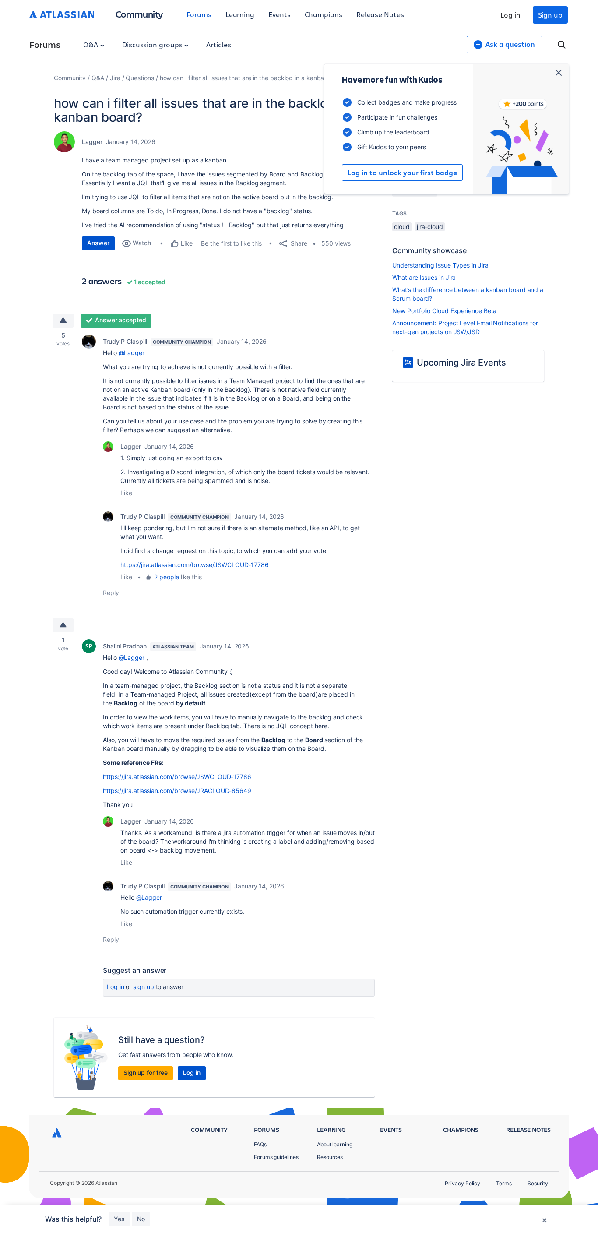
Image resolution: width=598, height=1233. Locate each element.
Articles (218, 44)
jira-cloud (430, 226)
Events (279, 14)
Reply (111, 592)
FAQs (260, 1144)
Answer (98, 243)
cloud (402, 226)
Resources (330, 1157)
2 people (166, 577)
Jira (115, 77)
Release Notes (380, 14)
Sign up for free (145, 1072)
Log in (510, 14)
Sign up (550, 14)
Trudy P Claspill (125, 341)
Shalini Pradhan (125, 646)
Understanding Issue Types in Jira (440, 265)
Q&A (91, 44)
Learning (239, 14)
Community (139, 13)
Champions (323, 14)
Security (538, 1183)
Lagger (92, 141)
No (141, 1218)
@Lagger (131, 352)
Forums (198, 14)
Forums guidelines (276, 1157)
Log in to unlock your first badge (402, 172)
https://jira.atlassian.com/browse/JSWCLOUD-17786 (194, 564)
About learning (334, 1144)
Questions (140, 77)
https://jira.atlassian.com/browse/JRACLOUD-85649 (177, 790)
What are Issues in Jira (424, 277)
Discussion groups (153, 44)
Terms (504, 1183)
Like (126, 493)
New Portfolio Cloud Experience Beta (444, 310)
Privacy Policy (462, 1183)
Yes (119, 1218)
